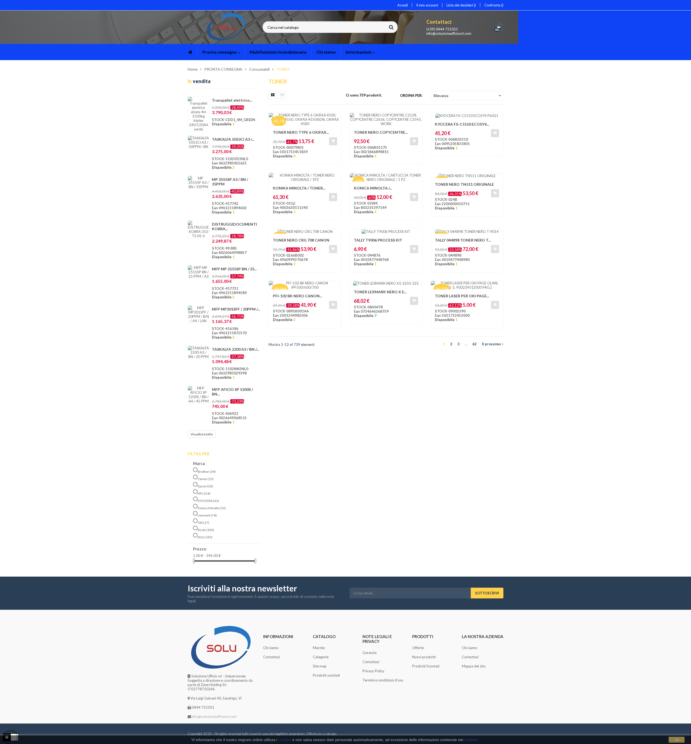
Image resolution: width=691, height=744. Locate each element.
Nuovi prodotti (424, 657)
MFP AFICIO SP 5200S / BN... (232, 391)
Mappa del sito (474, 666)
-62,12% (442, 289)
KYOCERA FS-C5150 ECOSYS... (462, 124)
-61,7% (279, 121)
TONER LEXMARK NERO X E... (380, 292)
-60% (358, 181)
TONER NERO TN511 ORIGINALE (464, 184)
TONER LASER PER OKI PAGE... (462, 296)
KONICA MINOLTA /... (373, 188)
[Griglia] (273, 95)
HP (204, 493)
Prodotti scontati (326, 675)
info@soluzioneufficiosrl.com (448, 33)
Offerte (418, 648)
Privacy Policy (373, 671)
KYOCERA (208, 501)
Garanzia (370, 652)
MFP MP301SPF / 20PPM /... (236, 309)
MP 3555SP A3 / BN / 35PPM (230, 181)
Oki (203, 523)
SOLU (205, 537)
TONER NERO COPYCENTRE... (381, 132)
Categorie (320, 657)
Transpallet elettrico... (232, 100)
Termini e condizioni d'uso (383, 680)
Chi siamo (271, 648)
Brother (207, 472)
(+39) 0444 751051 (442, 29)
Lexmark (207, 515)
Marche (319, 648)
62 (474, 344)
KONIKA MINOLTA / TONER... (299, 188)
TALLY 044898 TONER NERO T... (463, 240)
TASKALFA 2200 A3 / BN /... (235, 349)
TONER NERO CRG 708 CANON (301, 240)
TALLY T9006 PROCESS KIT (378, 240)
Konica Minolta (212, 508)
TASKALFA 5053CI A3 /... (233, 139)
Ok (676, 740)
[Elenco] (282, 95)
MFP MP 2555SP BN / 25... (234, 269)
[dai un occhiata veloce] (334, 120)
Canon (206, 479)
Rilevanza (467, 96)
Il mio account (427, 5)
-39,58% (280, 289)
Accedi (402, 5)
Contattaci (271, 657)
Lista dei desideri (460, 5)
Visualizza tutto (202, 434)
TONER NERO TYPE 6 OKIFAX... (301, 132)
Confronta (492, 5)
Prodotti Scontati (425, 666)
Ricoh (206, 530)
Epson (205, 486)
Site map (320, 666)
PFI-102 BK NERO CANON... (297, 296)
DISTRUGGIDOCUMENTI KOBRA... (234, 226)
